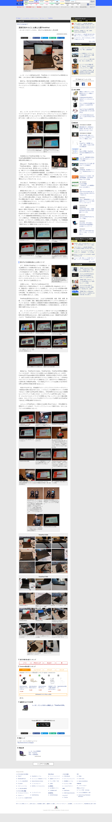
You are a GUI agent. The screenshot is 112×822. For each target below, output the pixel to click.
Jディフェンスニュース (69, 778)
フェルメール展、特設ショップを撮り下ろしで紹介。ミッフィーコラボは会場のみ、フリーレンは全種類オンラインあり (84, 259)
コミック (61, 669)
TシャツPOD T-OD (54, 781)
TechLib (66, 797)
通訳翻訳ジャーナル (68, 781)
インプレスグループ (78, 803)
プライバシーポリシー (61, 803)
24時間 (80, 20)
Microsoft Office (83, 7)
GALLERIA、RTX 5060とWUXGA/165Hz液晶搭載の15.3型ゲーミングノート (86, 224)
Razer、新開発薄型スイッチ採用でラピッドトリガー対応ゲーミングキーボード (86, 201)
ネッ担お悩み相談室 (22, 788)
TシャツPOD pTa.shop (84, 790)
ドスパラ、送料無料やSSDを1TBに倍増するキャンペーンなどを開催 (86, 159)
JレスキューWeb (68, 783)
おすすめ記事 (78, 264)
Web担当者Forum (22, 778)
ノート (25, 663)
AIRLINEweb (67, 776)
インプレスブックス (36, 792)
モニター (46, 7)
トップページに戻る (43, 764)
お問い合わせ (33, 803)
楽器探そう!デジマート (55, 778)
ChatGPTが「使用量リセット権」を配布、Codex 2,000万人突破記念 (86, 145)
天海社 (80, 776)
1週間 (86, 20)
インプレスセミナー (36, 783)
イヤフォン (25, 669)
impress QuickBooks (83, 781)
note (54, 37)
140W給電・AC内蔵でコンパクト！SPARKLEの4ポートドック (86, 171)
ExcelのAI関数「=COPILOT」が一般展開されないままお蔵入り (86, 185)
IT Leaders (20, 783)
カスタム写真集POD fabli (84, 792)
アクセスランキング (80, 18)
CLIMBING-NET (53, 790)
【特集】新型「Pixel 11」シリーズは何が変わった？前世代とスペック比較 (86, 281)
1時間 (74, 20)
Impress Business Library (37, 781)
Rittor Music (51, 774)
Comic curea (81, 778)
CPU (77, 7)
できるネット (21, 795)
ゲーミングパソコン (54, 7)
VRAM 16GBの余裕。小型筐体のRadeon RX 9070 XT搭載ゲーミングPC (86, 210)
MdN (64, 788)
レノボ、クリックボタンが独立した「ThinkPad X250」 (48, 705)
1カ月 (92, 20)
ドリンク (49, 669)
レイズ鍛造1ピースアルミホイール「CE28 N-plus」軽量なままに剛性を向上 (86, 55)
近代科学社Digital (54, 795)
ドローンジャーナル (22, 786)
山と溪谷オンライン (54, 788)
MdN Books (66, 790)
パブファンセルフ (82, 785)
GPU (72, 7)
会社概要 (70, 803)
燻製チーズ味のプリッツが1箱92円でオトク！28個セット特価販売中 (86, 93)
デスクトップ (37, 663)
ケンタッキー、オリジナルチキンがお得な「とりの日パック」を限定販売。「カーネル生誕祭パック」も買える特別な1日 (84, 252)
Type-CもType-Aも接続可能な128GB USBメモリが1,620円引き (86, 110)
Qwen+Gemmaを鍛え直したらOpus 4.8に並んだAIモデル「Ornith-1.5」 (86, 193)
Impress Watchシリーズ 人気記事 (84, 238)
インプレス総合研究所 (23, 781)
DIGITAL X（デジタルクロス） (38, 786)
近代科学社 (50, 793)
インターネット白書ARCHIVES (25, 797)
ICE (78, 774)
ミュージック (37, 669)
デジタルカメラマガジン (23, 793)
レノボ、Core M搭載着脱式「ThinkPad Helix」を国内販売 (35, 753)
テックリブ (65, 795)
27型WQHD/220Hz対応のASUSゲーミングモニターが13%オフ (86, 99)
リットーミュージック (55, 776)
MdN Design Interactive (69, 793)
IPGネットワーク (80, 788)
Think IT (19, 776)
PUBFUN (79, 783)
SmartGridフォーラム (36, 776)
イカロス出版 (65, 774)
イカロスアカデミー (68, 786)
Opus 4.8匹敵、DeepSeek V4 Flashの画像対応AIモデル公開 (86, 152)
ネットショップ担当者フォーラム (39, 778)
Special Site (78, 44)
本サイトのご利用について (22, 803)
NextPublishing (35, 795)
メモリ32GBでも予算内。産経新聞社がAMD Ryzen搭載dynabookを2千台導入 (86, 72)
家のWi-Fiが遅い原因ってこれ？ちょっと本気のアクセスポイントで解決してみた (86, 137)
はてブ (45, 37)
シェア (37, 37)
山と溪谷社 (50, 786)
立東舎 (51, 783)
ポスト (25, 37)
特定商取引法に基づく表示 (90, 803)
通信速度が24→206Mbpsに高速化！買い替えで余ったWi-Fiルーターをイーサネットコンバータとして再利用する (84, 28)
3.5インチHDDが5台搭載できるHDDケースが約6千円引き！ (87, 105)
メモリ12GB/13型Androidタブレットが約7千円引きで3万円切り (87, 116)
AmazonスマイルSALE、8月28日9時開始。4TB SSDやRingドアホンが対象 (86, 177)
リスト (30, 37)
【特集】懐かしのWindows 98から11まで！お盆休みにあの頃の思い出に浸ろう (87, 293)
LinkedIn (62, 37)
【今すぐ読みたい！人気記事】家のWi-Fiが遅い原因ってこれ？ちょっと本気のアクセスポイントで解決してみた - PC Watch (84, 36)
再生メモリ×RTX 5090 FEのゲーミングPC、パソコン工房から (86, 232)
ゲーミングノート (65, 7)
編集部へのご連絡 (51, 803)
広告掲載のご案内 (41, 803)
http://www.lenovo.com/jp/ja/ (25, 742)
